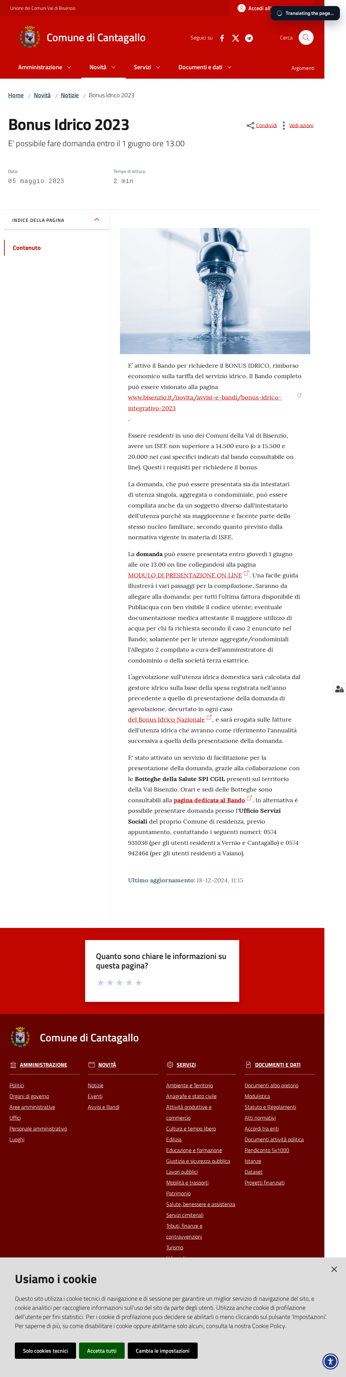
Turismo (174, 1247)
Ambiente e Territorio (189, 1085)
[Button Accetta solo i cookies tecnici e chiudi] (334, 1269)
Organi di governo (29, 1096)
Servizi (186, 1065)
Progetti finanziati (265, 1182)
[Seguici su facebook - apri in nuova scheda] (219, 37)
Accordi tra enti (262, 1128)
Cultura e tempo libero (191, 1128)
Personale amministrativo (38, 1128)
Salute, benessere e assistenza (200, 1204)
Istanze (253, 1161)
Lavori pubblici (182, 1172)
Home (16, 95)
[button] (306, 37)
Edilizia (173, 1139)
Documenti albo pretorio (271, 1085)
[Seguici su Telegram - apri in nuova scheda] (246, 37)
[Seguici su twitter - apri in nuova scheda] (233, 37)
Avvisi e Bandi (103, 1107)
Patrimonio (178, 1193)
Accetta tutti (102, 1351)
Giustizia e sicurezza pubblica (198, 1161)
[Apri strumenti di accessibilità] (330, 1361)
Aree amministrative (32, 1107)
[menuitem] (45, 68)
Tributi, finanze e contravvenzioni (184, 1231)
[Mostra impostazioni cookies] (339, 689)
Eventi (95, 1096)
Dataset (254, 1172)
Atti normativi (260, 1118)
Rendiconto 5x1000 (267, 1150)
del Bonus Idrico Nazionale (166, 719)
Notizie (70, 95)
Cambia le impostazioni (163, 1351)
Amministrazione (43, 1065)
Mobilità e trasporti (187, 1182)
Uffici (15, 1118)
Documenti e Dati (278, 1065)
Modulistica (257, 1096)
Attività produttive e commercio (189, 1112)
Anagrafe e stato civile (191, 1096)
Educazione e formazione (194, 1150)
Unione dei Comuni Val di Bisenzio (42, 7)
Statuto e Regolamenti (270, 1107)
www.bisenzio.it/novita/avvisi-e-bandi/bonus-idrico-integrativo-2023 (204, 402)
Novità (42, 95)
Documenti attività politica (274, 1139)
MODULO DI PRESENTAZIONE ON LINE (185, 575)
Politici (16, 1085)
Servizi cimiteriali (184, 1215)
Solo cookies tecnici (45, 1351)
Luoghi (16, 1139)
